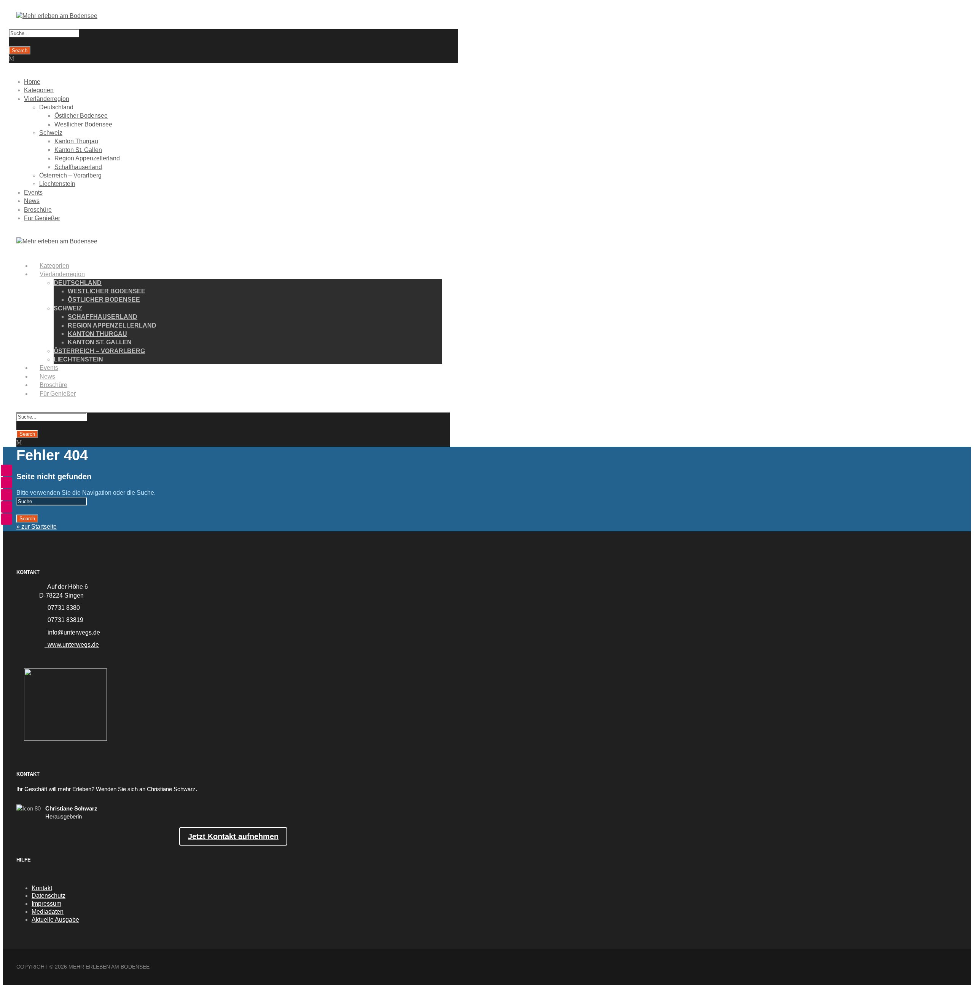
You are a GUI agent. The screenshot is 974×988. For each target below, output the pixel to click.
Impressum (46, 903)
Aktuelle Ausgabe (55, 919)
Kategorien (39, 90)
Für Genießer (42, 218)
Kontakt (42, 888)
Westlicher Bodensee (83, 124)
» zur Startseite (36, 526)
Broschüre (38, 209)
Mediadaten (48, 911)
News (32, 201)
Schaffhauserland (78, 167)
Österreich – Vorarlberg (70, 175)
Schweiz (50, 132)
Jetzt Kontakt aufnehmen (233, 836)
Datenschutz (48, 895)
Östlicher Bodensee (81, 115)
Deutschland (56, 107)
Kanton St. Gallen (78, 150)
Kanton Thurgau (76, 141)
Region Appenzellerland (87, 158)
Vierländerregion (46, 99)
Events (33, 192)
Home (32, 81)
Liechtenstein (57, 184)
